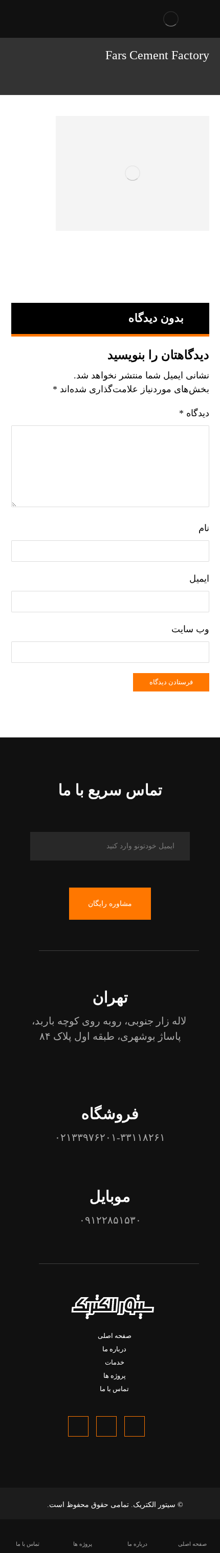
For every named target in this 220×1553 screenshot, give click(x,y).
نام (204, 528)
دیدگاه (194, 413)
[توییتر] (106, 1426)
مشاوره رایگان (110, 903)
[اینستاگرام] (78, 1426)
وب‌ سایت (190, 629)
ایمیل (199, 579)
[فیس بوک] (134, 1426)
